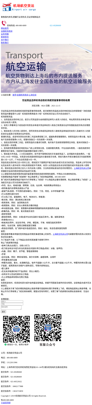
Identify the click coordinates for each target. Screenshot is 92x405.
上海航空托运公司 (81, 168)
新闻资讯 (5, 37)
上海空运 (32, 95)
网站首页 (5, 28)
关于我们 (5, 40)
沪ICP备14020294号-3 (55, 396)
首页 (14, 95)
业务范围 (5, 34)
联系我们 (5, 43)
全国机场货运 (6, 31)
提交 (3, 312)
